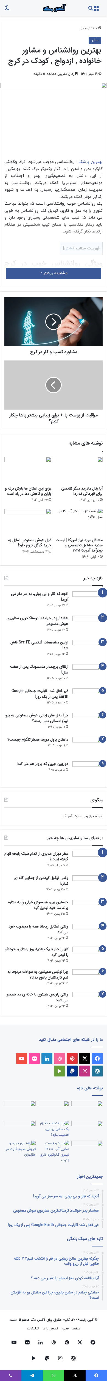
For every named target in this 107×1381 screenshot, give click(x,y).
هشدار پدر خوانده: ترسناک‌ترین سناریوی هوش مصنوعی (37, 621)
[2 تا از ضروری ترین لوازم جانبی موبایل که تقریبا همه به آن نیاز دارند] (87, 1109)
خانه (94, 28)
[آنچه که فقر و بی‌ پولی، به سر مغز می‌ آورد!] (87, 601)
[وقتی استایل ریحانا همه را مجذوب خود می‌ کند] (87, 933)
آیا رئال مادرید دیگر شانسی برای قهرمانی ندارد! (82, 491)
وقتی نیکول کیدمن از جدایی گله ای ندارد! (41, 881)
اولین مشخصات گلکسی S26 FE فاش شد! (39, 645)
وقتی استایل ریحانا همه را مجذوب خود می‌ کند (38, 929)
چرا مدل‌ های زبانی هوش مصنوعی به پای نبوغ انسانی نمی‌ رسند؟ (36, 718)
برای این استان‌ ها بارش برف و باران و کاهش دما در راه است (28, 491)
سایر (84, 28)
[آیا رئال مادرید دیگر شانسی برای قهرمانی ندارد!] (79, 470)
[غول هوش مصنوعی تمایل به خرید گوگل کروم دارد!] (27, 522)
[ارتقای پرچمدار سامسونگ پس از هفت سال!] (87, 674)
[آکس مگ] (53, 8)
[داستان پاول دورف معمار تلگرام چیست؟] (87, 747)
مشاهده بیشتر (54, 273)
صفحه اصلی (71, 1328)
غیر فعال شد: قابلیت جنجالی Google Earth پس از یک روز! (40, 694)
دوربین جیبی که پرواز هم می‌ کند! (42, 764)
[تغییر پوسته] (7, 10)
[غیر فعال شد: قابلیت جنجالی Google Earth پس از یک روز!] (87, 698)
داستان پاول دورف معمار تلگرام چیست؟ (37, 739)
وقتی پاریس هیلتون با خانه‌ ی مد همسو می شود (37, 997)
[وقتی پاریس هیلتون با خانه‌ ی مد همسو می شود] (87, 1001)
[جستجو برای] (90, 10)
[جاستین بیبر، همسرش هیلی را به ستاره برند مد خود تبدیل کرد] (87, 910)
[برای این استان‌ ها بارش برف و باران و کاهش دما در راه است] (27, 470)
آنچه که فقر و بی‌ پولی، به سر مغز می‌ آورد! (39, 596)
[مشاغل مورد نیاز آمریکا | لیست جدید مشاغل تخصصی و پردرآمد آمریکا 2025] (79, 522)
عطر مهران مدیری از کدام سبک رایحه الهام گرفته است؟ (36, 856)
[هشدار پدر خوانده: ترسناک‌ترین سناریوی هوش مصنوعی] (87, 626)
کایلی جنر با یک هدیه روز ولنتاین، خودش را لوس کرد (36, 952)
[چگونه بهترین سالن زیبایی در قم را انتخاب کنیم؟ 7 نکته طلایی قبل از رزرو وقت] (53, 1129)
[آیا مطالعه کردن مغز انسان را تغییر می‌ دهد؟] (87, 1149)
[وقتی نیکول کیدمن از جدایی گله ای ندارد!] (87, 885)
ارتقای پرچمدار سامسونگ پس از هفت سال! (39, 669)
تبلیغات (33, 1328)
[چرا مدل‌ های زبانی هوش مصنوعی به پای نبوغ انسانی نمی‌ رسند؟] (87, 723)
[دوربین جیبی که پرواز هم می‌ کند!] (87, 771)
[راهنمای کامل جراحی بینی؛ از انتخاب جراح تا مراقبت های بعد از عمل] (87, 1129)
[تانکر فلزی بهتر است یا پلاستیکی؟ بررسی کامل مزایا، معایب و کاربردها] (53, 1152)
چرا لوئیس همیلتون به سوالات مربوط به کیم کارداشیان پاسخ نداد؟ (37, 974)
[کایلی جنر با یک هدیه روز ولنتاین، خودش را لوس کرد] (87, 956)
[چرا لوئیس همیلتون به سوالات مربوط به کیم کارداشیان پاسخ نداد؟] (87, 978)
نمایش (69, 248)
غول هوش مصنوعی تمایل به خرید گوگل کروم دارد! (29, 542)
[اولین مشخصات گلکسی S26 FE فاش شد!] (87, 650)
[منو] (96, 10)
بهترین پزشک (90, 162)
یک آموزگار (70, 816)
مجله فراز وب (93, 816)
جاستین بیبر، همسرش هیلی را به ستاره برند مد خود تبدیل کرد (38, 905)
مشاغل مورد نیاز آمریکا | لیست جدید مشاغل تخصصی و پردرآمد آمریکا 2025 (79, 545)
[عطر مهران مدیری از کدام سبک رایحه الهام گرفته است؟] (87, 861)
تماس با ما (50, 1328)
